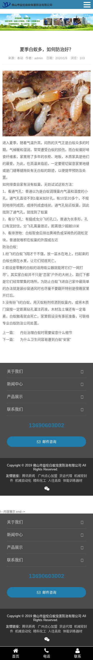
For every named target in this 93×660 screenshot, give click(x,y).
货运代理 (65, 476)
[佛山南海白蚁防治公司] (27, 3)
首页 (15, 656)
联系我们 (15, 409)
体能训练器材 (72, 480)
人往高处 (54, 480)
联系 (77, 656)
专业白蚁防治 (12, 323)
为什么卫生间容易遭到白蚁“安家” (45, 340)
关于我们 (15, 371)
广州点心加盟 (47, 476)
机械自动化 (23, 480)
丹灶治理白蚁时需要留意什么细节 (46, 333)
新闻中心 (15, 384)
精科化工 (39, 480)
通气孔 (18, 212)
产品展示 (15, 397)
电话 (46, 656)
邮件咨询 (49, 442)
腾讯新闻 (28, 476)
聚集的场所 (28, 282)
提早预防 (72, 170)
